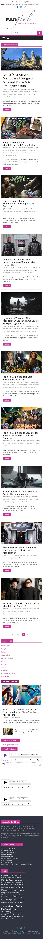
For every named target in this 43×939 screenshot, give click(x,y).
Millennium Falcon (29, 92)
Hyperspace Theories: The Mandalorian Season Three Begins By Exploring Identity (21, 321)
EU (16, 880)
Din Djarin (22, 89)
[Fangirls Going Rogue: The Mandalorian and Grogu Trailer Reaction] (21, 176)
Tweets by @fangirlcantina (9, 745)
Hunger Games (6, 893)
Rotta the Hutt (11, 153)
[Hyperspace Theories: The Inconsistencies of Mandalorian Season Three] (21, 235)
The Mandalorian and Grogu (25, 94)
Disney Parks (29, 89)
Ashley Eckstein (14, 875)
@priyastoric (9, 860)
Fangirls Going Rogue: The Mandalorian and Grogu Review (19, 143)
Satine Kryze (11, 387)
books (9, 877)
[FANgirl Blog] (3, 38)
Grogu (12, 92)
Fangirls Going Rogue (9, 150)
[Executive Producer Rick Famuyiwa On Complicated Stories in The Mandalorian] (21, 523)
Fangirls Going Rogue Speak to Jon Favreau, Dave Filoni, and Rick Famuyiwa (20, 435)
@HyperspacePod (27, 864)
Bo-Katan (25, 382)
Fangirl (17, 267)
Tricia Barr (31, 272)
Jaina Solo (16, 895)
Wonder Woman (5, 918)
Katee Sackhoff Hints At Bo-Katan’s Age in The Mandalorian (21, 492)
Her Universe (19, 890)
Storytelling (12, 558)
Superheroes (5, 677)
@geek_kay (8, 854)
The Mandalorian (11, 94)
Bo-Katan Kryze (33, 267)
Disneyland (6, 92)
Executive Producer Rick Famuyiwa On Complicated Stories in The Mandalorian (20, 550)
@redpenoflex (8, 850)
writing (12, 918)
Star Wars (19, 153)
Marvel (16, 897)
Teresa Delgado (15, 911)
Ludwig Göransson (33, 150)
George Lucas (9, 890)
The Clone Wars (20, 387)
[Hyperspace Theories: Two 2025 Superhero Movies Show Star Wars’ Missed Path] (21, 686)
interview (18, 150)
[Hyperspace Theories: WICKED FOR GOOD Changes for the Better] (7, 729)
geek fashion (5, 887)
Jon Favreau (20, 443)
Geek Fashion (5, 655)
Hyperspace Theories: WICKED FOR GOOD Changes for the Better (26, 731)
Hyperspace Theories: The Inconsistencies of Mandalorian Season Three (19, 262)
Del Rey (4, 880)
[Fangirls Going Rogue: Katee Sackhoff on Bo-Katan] (21, 352)
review (4, 902)
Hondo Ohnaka (18, 92)
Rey (9, 902)
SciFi (2, 667)
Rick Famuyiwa (28, 443)
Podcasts (4, 661)
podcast (26, 270)
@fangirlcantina (11, 848)
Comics (13, 877)
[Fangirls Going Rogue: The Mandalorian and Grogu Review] (21, 118)
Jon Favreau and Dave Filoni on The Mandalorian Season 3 (21, 604)
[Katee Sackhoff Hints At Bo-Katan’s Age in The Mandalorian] (21, 467)
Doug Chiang (34, 148)
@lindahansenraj (11, 852)
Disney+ (32, 441)
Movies (5, 153)
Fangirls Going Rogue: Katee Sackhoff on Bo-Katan (17, 378)
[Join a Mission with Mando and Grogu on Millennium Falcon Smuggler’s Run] (21, 49)
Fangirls (8, 882)
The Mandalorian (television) (19, 272)
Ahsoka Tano (5, 875)
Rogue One (13, 902)
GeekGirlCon (13, 887)
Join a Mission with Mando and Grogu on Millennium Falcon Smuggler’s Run (19, 80)
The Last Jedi (12, 917)
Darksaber (6, 384)
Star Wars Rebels (8, 909)
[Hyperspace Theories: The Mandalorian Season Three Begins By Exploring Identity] (21, 294)
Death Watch (13, 384)
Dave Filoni (26, 441)
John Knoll (24, 150)
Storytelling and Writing (8, 674)
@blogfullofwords (12, 858)
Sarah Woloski (5, 906)
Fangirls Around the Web (17, 882)
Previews (4, 664)
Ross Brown (20, 902)
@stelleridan (9, 856)
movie (4, 211)
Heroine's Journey (7, 658)
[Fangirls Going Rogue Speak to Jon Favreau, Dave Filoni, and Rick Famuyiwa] (21, 408)
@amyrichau (9, 862)
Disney (28, 148)
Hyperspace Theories (17, 270)
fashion (20, 884)
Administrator (19, 148)
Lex (16, 89)
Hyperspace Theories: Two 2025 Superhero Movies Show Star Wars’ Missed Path (21, 712)
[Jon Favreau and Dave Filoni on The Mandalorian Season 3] (21, 579)
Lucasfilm (11, 897)
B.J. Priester (25, 267)
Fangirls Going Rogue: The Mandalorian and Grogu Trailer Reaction (19, 203)
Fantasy (3, 652)
